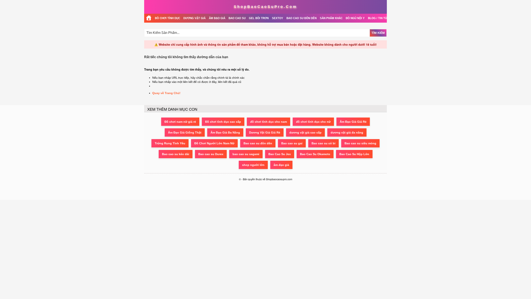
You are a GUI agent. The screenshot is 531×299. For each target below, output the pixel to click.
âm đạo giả (281, 165)
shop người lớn (253, 165)
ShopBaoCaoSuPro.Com (265, 7)
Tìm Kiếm (378, 32)
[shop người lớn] (148, 18)
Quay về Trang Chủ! (166, 93)
